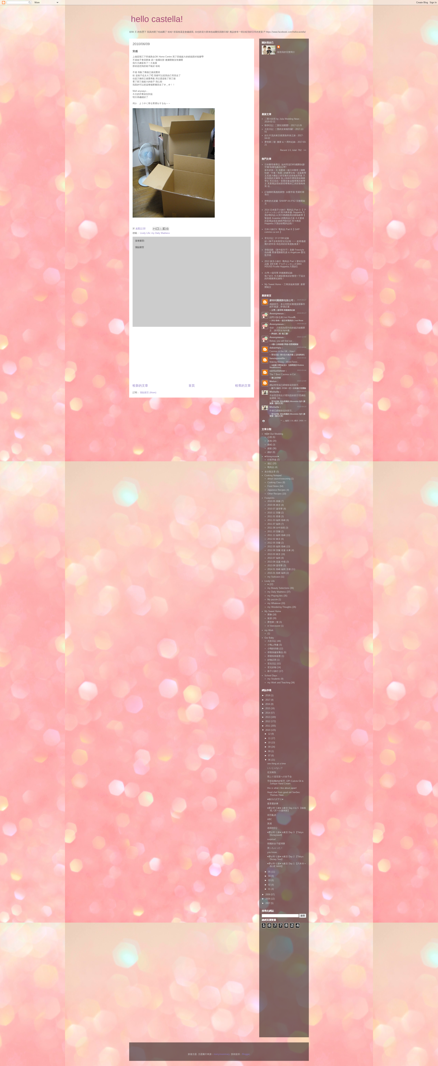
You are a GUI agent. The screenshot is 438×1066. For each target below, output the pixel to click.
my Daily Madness (276, 592)
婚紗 (269, 452)
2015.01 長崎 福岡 (276, 573)
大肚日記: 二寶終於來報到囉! (279, 129)
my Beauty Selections (278, 588)
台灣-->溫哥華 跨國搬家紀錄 (278, 273)
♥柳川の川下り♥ (275, 799)
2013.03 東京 (273, 554)
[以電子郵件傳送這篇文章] (154, 228)
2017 (268, 700)
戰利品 (270, 467)
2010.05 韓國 (273, 501)
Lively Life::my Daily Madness (155, 233)
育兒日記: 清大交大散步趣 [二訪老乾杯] (288, 355)
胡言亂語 (271, 815)
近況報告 (271, 772)
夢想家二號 (273, 622)
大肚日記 (271, 641)
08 (269, 751)
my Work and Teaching (278, 682)
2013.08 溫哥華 (275, 565)
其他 (269, 441)
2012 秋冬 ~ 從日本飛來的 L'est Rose (287, 320)
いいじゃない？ (275, 768)
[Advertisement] (191, 355)
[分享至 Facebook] (164, 228)
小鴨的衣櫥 (273, 648)
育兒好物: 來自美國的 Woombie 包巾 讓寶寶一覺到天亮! (287, 415)
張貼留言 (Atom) (148, 392)
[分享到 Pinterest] (167, 228)
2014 (268, 713)
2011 (268, 726)
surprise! (271, 839)
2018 (268, 695)
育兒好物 (271, 667)
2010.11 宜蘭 (273, 512)
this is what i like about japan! (282, 788)
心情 (269, 437)
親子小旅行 (273, 671)
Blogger (245, 1054)
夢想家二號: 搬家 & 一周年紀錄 (280, 142)
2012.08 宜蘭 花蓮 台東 (279, 550)
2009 (268, 894)
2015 (268, 708)
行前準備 (271, 459)
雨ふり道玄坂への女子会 (279, 776)
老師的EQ (272, 828)
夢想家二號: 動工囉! (279, 334)
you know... (273, 852)
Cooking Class (274, 482)
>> (305, 150)
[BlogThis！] (157, 228)
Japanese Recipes (276, 490)
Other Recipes (274, 493)
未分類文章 (270, 471)
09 (269, 747)
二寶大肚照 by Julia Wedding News (282, 119)
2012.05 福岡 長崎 (276, 546)
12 (269, 734)
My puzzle (272, 599)
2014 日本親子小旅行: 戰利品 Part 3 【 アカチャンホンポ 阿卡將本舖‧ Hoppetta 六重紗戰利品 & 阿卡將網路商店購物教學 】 (285, 212)
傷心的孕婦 (276, 378)
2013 (268, 717)
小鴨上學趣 (273, 644)
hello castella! (157, 19)
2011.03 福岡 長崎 (276, 520)
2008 (268, 898)
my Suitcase (273, 576)
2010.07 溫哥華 (275, 508)
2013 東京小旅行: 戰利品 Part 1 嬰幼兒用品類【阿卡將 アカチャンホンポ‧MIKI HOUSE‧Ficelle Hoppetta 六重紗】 (285, 264)
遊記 (269, 463)
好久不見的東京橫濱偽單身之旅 (280, 135)
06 (269, 760)
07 (269, 755)
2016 (268, 704)
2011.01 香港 (273, 516)
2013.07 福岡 (273, 558)
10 (269, 742)
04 (269, 876)
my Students (273, 679)
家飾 (269, 614)
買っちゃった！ (275, 848)
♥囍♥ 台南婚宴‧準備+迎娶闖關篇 (284, 344)
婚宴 (269, 448)
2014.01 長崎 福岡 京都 (279, 569)
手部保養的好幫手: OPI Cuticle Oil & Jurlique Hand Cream (285, 782)
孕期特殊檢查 (274, 656)
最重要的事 (272, 803)
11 (269, 738)
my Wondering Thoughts (279, 607)
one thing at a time (276, 763)
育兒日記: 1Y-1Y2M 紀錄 (277, 238)
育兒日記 (271, 663)
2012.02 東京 (273, 539)
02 (269, 884)
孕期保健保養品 (275, 652)
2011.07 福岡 (273, 524)
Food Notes (273, 486)
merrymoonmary (222, 1054)
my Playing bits (275, 595)
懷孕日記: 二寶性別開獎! (277, 125)
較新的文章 (140, 385)
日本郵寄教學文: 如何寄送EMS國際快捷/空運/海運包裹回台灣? (285, 166)
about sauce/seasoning (278, 478)
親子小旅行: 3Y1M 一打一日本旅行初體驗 (288, 388)
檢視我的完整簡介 (286, 52)
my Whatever (274, 603)
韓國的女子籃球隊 (276, 843)
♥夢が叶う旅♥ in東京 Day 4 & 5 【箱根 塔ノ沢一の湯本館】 (286, 809)
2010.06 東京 (273, 505)
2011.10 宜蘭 (273, 531)
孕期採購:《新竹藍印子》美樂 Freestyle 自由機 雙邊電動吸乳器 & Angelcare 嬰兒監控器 (285, 252)
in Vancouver (273, 626)
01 (269, 889)
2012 (268, 721)
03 (269, 880)
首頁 (192, 385)
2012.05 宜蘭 (273, 542)
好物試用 (271, 660)
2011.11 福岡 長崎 (276, 535)
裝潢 (269, 618)
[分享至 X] (161, 228)
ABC (269, 819)
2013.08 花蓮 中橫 (276, 561)
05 (269, 871)
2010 (268, 730)
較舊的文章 (243, 385)
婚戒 (269, 444)
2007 (268, 903)
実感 (269, 823)
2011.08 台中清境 (276, 527)
